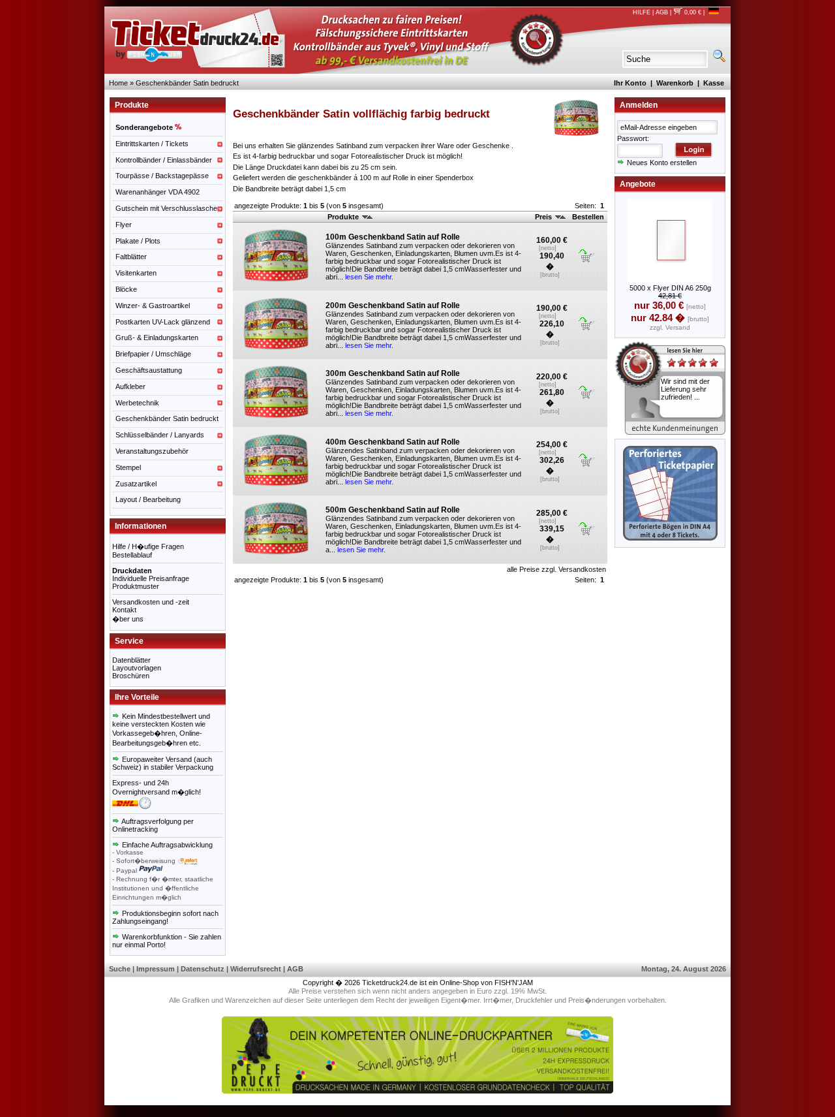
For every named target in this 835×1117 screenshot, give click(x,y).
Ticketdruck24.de (390, 982)
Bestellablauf (132, 555)
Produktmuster (135, 586)
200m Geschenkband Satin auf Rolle (393, 305)
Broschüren (130, 676)
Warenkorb (674, 83)
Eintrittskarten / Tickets (152, 144)
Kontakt (124, 610)
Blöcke (126, 289)
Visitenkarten (136, 273)
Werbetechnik (137, 403)
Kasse (713, 83)
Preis (544, 217)
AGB (662, 12)
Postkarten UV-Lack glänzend (162, 322)
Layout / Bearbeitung (148, 499)
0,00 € (691, 12)
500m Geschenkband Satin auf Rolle (393, 509)
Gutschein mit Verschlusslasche (166, 208)
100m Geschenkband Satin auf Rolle (393, 237)
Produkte (344, 217)
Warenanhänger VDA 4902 (157, 192)
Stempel (128, 467)
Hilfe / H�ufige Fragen (148, 546)
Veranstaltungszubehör (152, 451)
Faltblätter (131, 256)
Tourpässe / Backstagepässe (162, 176)
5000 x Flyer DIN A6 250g (670, 288)
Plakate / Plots (137, 241)
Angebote (638, 184)
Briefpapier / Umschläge (153, 354)
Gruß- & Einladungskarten (156, 337)
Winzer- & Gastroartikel (152, 305)
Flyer (123, 224)
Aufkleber (130, 386)
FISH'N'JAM (513, 982)
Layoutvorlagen (136, 668)
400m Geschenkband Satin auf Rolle (393, 442)
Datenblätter (131, 660)
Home (118, 83)
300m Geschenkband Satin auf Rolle (393, 373)
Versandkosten (582, 569)
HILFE (641, 12)
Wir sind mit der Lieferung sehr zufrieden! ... (685, 389)
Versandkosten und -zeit (150, 602)
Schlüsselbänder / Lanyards (159, 435)
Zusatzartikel (136, 484)
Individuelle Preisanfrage (150, 578)
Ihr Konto (630, 83)
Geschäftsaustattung (148, 370)
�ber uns (128, 619)
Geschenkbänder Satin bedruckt (187, 83)
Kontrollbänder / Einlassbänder (163, 160)
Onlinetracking (135, 829)
